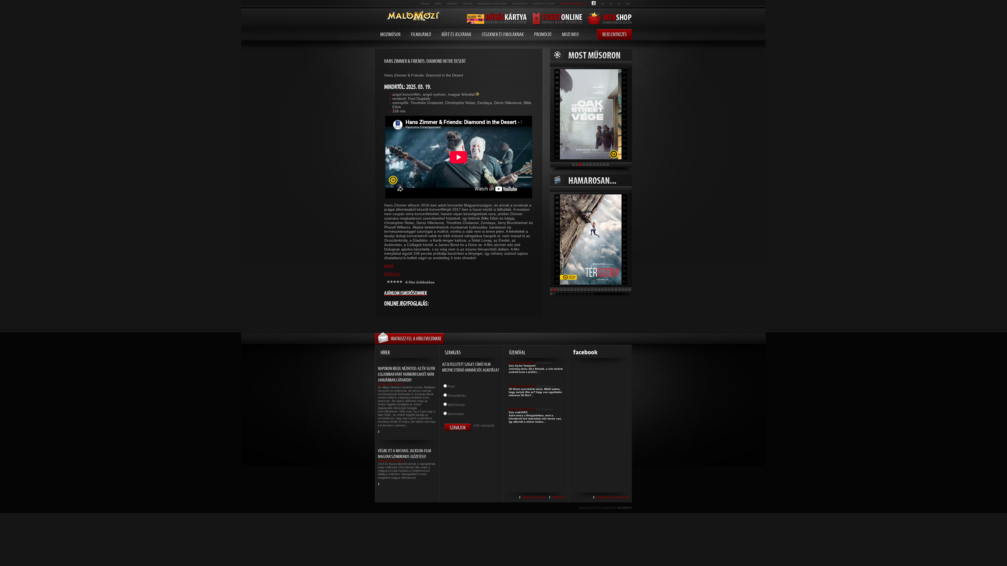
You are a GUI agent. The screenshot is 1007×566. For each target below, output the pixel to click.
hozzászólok (558, 497)
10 (604, 164)
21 (619, 290)
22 (623, 290)
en (610, 4)
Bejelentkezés (614, 34)
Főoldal (425, 4)
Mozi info (570, 34)
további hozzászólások (534, 497)
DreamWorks (457, 396)
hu (602, 4)
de (619, 4)
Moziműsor (390, 34)
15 (599, 290)
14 (595, 290)
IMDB (388, 266)
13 (592, 290)
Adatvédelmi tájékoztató (492, 4)
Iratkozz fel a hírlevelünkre (416, 338)
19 (612, 290)
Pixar (451, 386)
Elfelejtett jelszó (543, 4)
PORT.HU (392, 274)
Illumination (456, 414)
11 (607, 164)
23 (626, 290)
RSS (628, 4)
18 (609, 290)
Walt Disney (456, 405)
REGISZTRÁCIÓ (519, 4)
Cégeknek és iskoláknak (503, 34)
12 (588, 290)
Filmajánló (421, 34)
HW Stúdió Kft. (624, 508)
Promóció (542, 34)
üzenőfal (452, 4)
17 (605, 290)
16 (602, 290)
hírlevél (468, 4)
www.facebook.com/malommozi (612, 497)
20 (616, 290)
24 (629, 290)
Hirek (438, 4)
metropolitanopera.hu (573, 4)
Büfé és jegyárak (456, 34)
